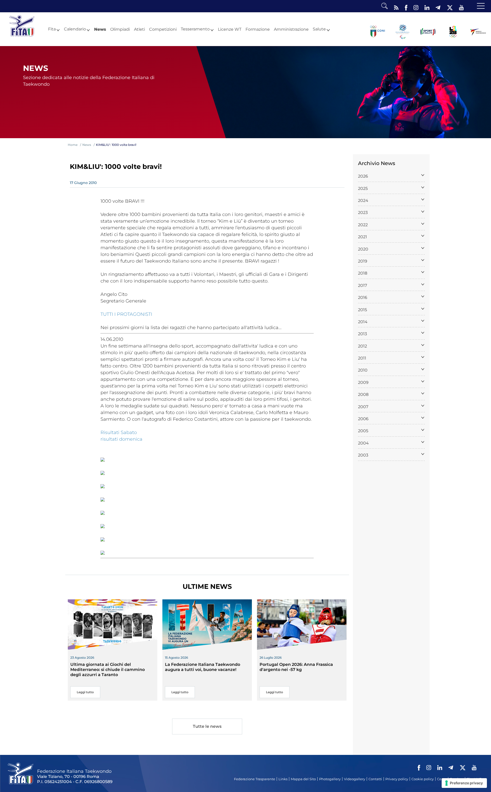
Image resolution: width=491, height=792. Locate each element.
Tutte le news (207, 726)
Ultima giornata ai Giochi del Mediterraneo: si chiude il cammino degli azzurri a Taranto (107, 669)
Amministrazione (291, 29)
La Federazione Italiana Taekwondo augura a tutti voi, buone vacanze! (202, 667)
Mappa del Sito (303, 779)
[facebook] (406, 6)
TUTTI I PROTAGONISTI (126, 314)
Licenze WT (229, 29)
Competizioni (163, 29)
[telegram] (437, 6)
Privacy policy (396, 779)
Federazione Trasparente (254, 779)
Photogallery (330, 779)
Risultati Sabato (119, 432)
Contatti (375, 779)
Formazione (258, 29)
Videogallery (354, 779)
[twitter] (449, 6)
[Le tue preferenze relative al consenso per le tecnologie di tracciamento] (464, 783)
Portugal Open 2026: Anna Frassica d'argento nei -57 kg (296, 667)
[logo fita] (22, 25)
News (100, 29)
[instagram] (415, 6)
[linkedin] (426, 6)
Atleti (139, 29)
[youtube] (461, 6)
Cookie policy (422, 779)
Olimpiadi (120, 29)
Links (282, 779)
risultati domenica (121, 439)
